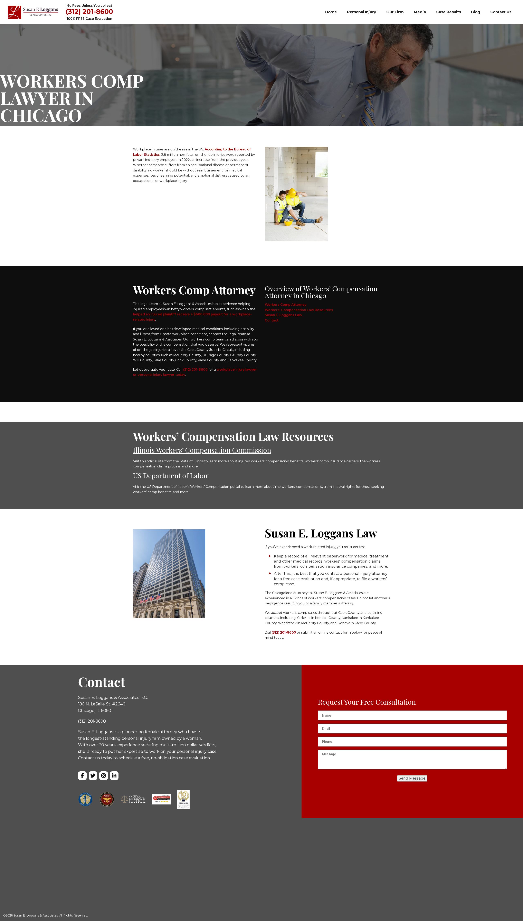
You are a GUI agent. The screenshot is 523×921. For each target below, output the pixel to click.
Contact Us (500, 12)
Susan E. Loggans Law (283, 315)
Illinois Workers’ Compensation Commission (202, 451)
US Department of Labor (170, 476)
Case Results (448, 12)
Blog (475, 12)
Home (331, 12)
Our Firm (395, 12)
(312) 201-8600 (89, 12)
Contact (271, 320)
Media (420, 12)
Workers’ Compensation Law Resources (299, 310)
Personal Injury (361, 12)
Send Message (412, 778)
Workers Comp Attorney (285, 305)
